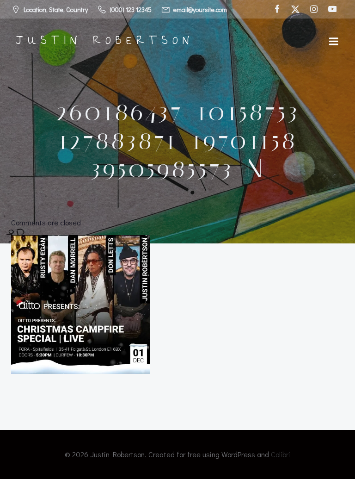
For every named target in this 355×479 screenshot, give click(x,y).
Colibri (280, 454)
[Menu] (334, 42)
